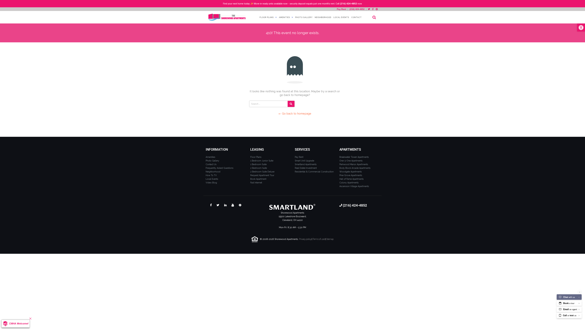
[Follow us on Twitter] (369, 9)
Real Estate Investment (306, 168)
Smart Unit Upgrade (304, 160)
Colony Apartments (349, 182)
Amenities (284, 17)
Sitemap (330, 239)
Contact (356, 17)
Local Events (341, 17)
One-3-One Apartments (351, 160)
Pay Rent (342, 9)
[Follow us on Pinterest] (377, 9)
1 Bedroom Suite (258, 164)
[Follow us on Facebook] (372, 9)
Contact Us (211, 164)
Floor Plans (267, 17)
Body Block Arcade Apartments (354, 168)
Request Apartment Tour (262, 175)
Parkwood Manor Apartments (353, 164)
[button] (581, 28)
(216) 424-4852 (348, 3)
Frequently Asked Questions (219, 168)
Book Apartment (258, 179)
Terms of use (319, 239)
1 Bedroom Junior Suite (261, 160)
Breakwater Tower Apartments (354, 157)
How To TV (211, 175)
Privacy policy (305, 239)
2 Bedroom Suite (258, 168)
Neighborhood (323, 17)
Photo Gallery (303, 17)
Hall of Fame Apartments (351, 179)
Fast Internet (256, 182)
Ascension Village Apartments (354, 186)
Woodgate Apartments (350, 171)
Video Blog (211, 182)
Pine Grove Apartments (350, 175)
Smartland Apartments (306, 164)
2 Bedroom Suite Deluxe (262, 171)
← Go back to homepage (294, 113)
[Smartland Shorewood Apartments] (227, 17)
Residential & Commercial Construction (314, 171)
